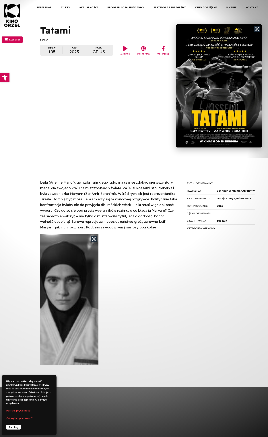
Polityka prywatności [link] (18, 410)
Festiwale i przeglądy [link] (170, 7)
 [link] (259, 38)
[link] (4, 77)
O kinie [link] (231, 7)
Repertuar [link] (44, 7)
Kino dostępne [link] (206, 7)
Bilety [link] (65, 7)
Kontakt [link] (252, 7)
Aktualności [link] (88, 7)
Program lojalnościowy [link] (125, 7)
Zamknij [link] (13, 427)
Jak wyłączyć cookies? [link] (19, 418)
